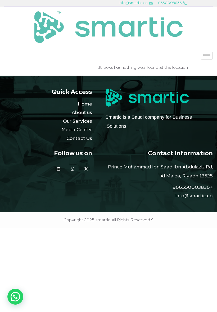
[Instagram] (72, 169)
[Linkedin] (59, 169)
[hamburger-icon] (207, 55)
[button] (15, 297)
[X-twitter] (86, 169)
